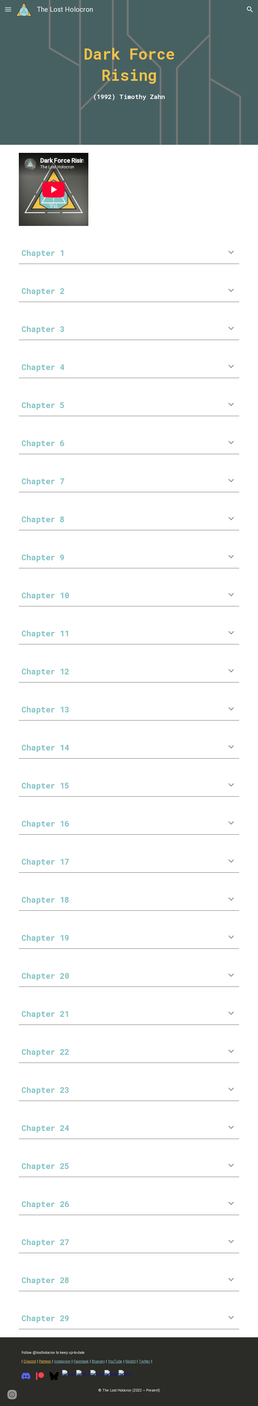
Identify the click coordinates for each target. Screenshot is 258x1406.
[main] (128, 72)
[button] (8, 9)
